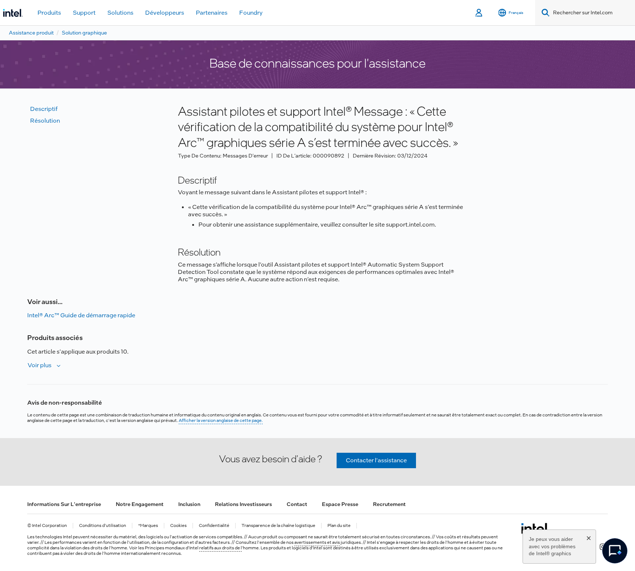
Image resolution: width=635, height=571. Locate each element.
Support (84, 13)
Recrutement (389, 504)
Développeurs (164, 13)
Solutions (120, 13)
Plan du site (339, 525)
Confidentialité (214, 525)
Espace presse (340, 504)
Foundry (251, 13)
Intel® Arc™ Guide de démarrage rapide (81, 315)
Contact (297, 504)
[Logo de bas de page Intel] (535, 528)
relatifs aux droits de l (220, 548)
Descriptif (44, 109)
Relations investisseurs (243, 504)
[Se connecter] (479, 13)
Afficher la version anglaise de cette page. (221, 420)
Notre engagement (140, 504)
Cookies (178, 525)
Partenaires (211, 13)
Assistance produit (31, 32)
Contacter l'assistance (376, 460)
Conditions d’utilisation (102, 525)
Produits (49, 13)
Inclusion (189, 504)
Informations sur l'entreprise (64, 504)
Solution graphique (84, 32)
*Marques (148, 525)
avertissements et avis (317, 542)
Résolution (45, 120)
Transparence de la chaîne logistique (278, 525)
